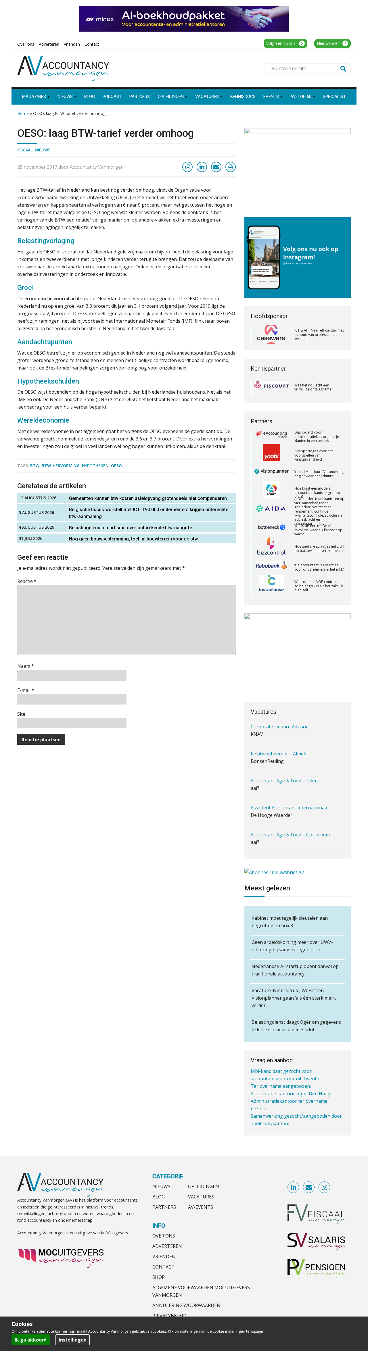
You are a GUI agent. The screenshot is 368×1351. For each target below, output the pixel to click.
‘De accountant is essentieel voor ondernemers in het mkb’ (319, 540)
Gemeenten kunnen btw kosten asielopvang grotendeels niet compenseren (148, 498)
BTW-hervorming (61, 465)
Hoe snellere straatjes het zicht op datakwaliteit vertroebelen (319, 521)
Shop (158, 1277)
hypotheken (95, 465)
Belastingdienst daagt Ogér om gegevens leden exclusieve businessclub (296, 1026)
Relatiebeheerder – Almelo (279, 731)
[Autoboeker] (271, 597)
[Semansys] (271, 578)
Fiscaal (24, 150)
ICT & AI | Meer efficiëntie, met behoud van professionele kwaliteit (319, 334)
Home (23, 113)
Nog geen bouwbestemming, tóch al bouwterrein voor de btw (133, 539)
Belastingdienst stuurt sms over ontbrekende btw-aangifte (130, 527)
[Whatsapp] (187, 167)
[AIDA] (271, 485)
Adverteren (167, 1246)
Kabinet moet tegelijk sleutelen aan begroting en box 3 (290, 922)
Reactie (27, 581)
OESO (116, 465)
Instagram (324, 1187)
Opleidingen (203, 1186)
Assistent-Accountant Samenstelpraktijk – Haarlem (296, 843)
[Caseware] (271, 334)
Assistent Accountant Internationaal (289, 785)
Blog (158, 1197)
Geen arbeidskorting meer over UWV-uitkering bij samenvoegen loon (292, 946)
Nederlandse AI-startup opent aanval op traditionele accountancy (295, 970)
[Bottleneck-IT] (271, 503)
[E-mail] (216, 167)
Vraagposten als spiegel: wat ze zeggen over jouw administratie (317, 596)
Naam (25, 666)
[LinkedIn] (202, 167)
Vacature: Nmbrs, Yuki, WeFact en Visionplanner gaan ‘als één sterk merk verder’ (294, 998)
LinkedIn (293, 1187)
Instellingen (73, 1340)
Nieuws (42, 150)
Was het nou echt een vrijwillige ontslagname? (313, 387)
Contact (163, 1267)
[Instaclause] (271, 559)
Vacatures (201, 1197)
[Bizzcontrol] (271, 522)
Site (21, 714)
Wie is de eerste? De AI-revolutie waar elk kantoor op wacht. (318, 503)
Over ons (163, 1236)
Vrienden (164, 1256)
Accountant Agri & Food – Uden (284, 758)
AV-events (200, 1207)
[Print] (230, 167)
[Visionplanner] (271, 447)
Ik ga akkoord (31, 1340)
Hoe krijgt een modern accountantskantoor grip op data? (317, 466)
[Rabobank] (271, 541)
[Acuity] (271, 466)
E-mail (25, 690)
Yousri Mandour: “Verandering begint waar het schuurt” (319, 447)
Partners (164, 1207)
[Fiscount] (271, 387)
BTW (34, 465)
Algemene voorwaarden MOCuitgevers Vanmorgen (201, 1291)
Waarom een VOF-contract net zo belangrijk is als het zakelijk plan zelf (319, 559)
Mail (309, 1187)
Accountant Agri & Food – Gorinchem (290, 812)
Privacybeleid (169, 1315)
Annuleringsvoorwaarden (186, 1305)
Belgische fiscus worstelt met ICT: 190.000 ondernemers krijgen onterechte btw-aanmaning (148, 513)
